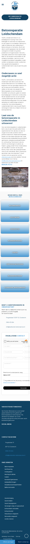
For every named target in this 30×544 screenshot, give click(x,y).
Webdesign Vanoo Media (8, 536)
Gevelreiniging (9, 498)
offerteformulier (6, 157)
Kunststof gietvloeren (11, 479)
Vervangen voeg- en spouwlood (14, 506)
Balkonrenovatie (10, 487)
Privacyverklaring (7, 539)
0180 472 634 (9, 451)
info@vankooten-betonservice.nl (11, 161)
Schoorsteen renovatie (11, 508)
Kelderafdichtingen (10, 482)
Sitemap (18, 536)
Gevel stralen (8, 501)
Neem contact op (23, 542)
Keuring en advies (10, 474)
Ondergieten (8, 472)
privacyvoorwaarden (9, 382)
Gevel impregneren (10, 503)
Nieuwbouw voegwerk (11, 513)
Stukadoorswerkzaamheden (13, 484)
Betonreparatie (9, 466)
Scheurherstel (9, 511)
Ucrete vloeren (9, 519)
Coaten (7, 477)
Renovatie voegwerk (11, 516)
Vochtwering (8, 469)
